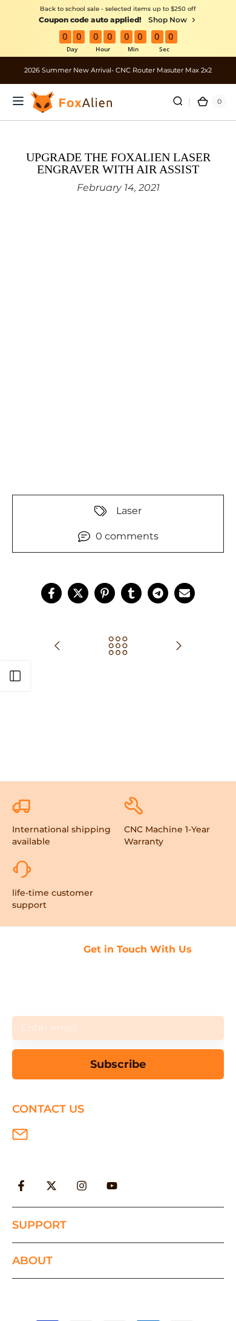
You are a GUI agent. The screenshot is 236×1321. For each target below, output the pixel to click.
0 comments (127, 536)
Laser (129, 510)
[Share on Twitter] (78, 593)
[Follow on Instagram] (82, 1186)
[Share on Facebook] (51, 593)
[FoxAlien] (118, 70)
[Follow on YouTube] (112, 1186)
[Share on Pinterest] (104, 593)
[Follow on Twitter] (51, 1186)
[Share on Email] (184, 593)
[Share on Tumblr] (131, 593)
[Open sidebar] (15, 676)
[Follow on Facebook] (21, 1186)
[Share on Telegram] (158, 593)
